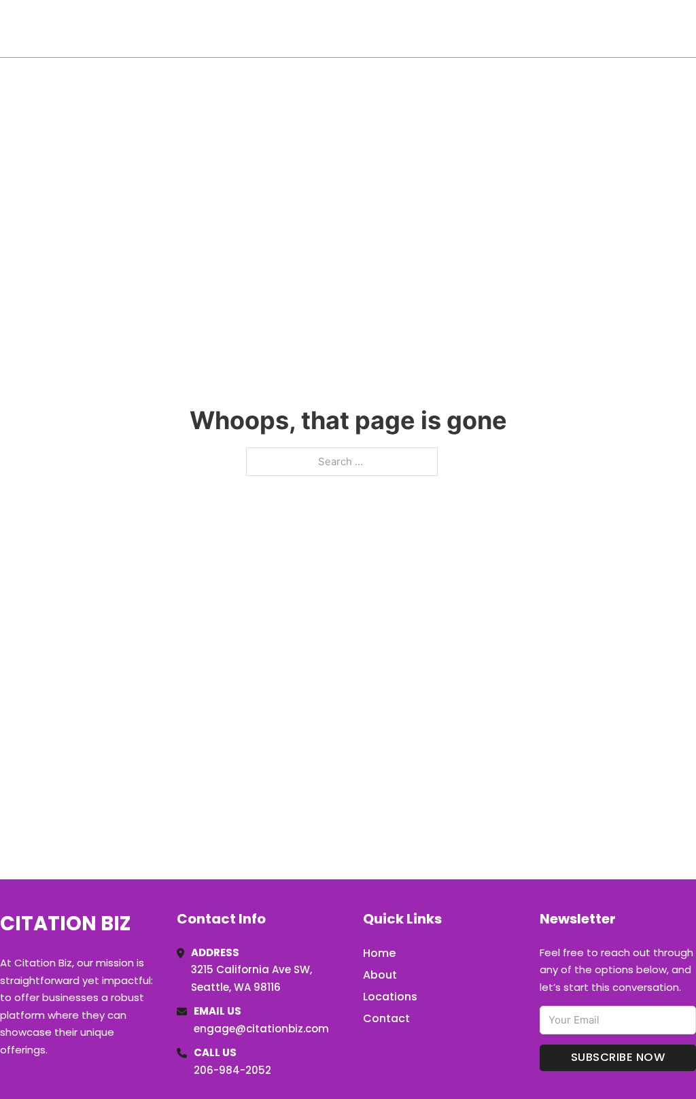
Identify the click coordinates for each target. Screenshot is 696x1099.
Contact (386, 1018)
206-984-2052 (232, 1070)
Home (539, 28)
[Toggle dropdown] (691, 28)
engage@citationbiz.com (261, 1028)
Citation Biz (72, 28)
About (380, 975)
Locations (600, 28)
